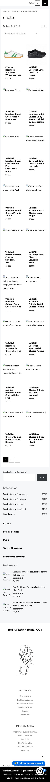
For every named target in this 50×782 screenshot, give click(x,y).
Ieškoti (42, 477)
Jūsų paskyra (25, 696)
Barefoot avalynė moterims (15, 494)
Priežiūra (25, 750)
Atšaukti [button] (40, 778)
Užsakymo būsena (25, 703)
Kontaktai (25, 714)
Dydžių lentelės (25, 743)
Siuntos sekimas (25, 707)
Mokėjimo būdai (25, 735)
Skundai (25, 711)
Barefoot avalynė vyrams (14, 504)
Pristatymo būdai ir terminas (25, 732)
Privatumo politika (25, 746)
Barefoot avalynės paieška (14, 472)
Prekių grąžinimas (25, 700)
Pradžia (6, 11)
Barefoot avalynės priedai (14, 509)
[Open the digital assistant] (40, 771)
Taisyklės (25, 739)
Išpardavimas (9, 514)
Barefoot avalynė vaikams (14, 499)
